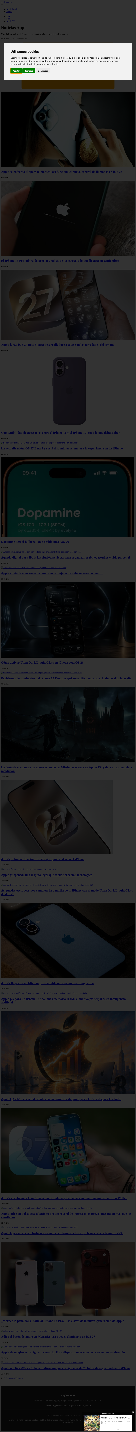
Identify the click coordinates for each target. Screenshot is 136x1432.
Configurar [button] (43, 71)
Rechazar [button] (29, 71)
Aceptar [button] (16, 71)
